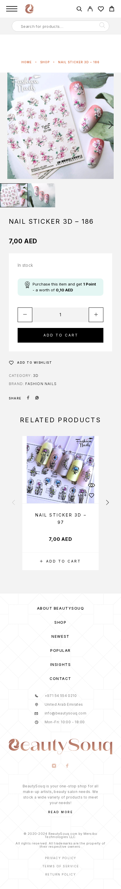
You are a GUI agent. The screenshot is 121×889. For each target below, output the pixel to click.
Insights (60, 664)
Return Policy (60, 874)
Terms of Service (60, 866)
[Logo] (29, 9)
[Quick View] (91, 485)
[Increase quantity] (96, 314)
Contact (60, 678)
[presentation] (10, 125)
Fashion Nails (41, 384)
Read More (60, 812)
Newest (60, 636)
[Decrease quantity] (25, 314)
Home (26, 62)
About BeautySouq (60, 608)
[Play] (14, 195)
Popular (60, 650)
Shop (45, 62)
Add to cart (61, 335)
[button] (60, 561)
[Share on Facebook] (28, 398)
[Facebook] (67, 766)
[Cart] (112, 9)
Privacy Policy (60, 858)
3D (35, 375)
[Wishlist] (101, 9)
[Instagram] (53, 766)
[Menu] (11, 9)
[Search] (79, 9)
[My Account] (90, 9)
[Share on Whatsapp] (37, 398)
